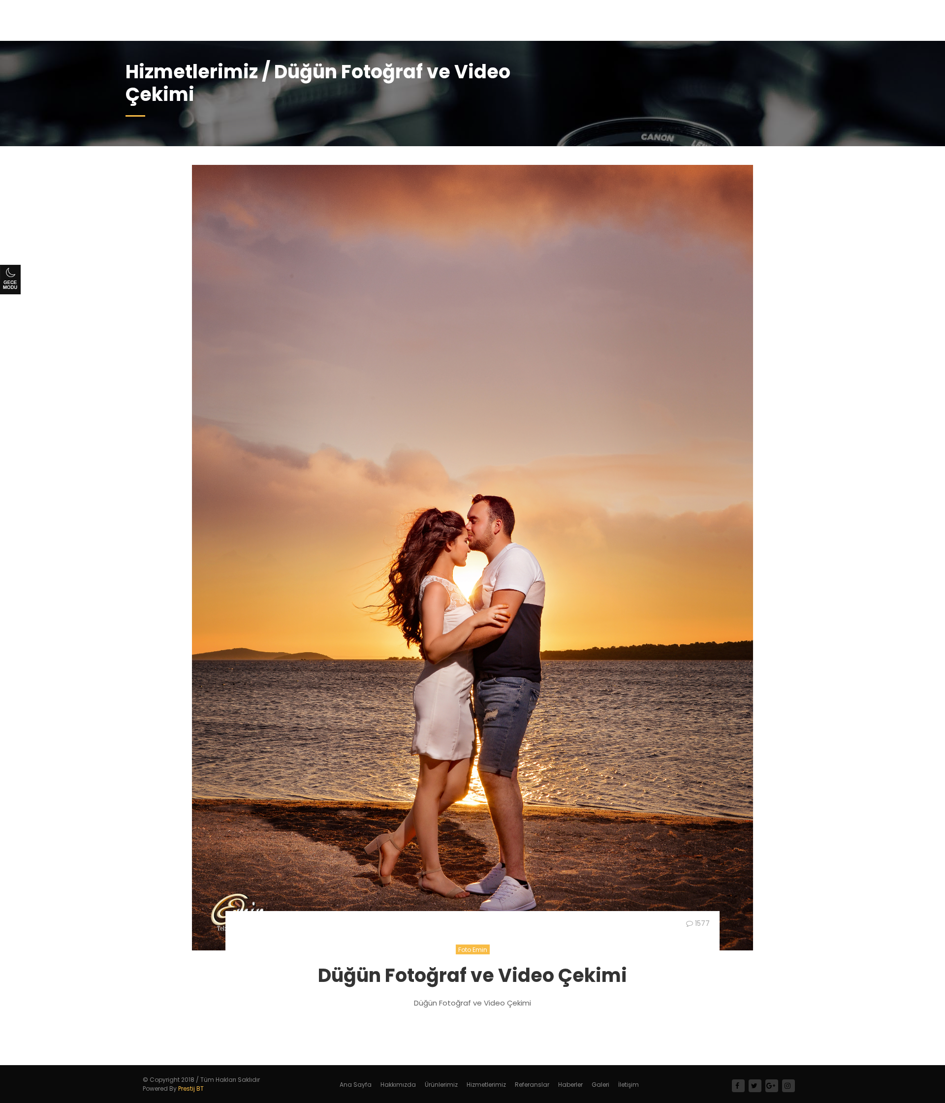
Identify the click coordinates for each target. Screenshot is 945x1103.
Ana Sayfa (356, 1084)
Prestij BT (191, 1088)
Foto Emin (472, 949)
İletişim (628, 1084)
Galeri (600, 1084)
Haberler (570, 1084)
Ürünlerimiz (441, 1084)
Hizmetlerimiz (486, 1084)
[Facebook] (738, 1085)
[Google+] (771, 1085)
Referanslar (532, 1084)
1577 (701, 923)
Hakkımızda (398, 1084)
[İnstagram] (788, 1085)
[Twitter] (755, 1085)
